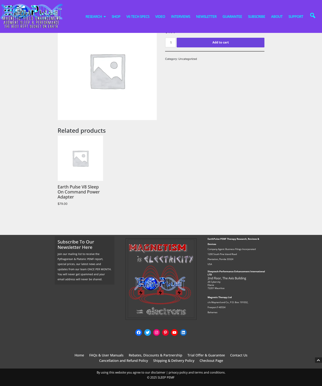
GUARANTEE (232, 16)
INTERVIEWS (180, 16)
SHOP (116, 16)
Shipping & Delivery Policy (173, 360)
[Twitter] (147, 332)
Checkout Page (211, 360)
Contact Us (238, 355)
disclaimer (158, 372)
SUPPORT (295, 16)
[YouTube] (174, 332)
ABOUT (276, 16)
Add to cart (220, 42)
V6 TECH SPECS (137, 16)
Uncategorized (187, 59)
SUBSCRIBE (256, 16)
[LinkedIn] (183, 332)
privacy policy (178, 372)
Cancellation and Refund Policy (123, 360)
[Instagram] (156, 332)
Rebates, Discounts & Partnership (155, 355)
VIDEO (160, 16)
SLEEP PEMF (166, 377)
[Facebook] (138, 332)
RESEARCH (94, 16)
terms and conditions (210, 372)
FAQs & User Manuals (106, 355)
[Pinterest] (165, 332)
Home (79, 355)
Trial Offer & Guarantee (206, 355)
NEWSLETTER (206, 16)
